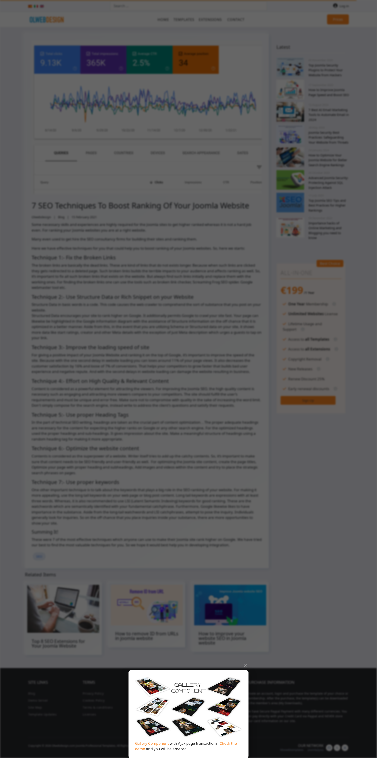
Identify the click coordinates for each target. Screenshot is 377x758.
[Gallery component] (188, 707)
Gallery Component (152, 743)
